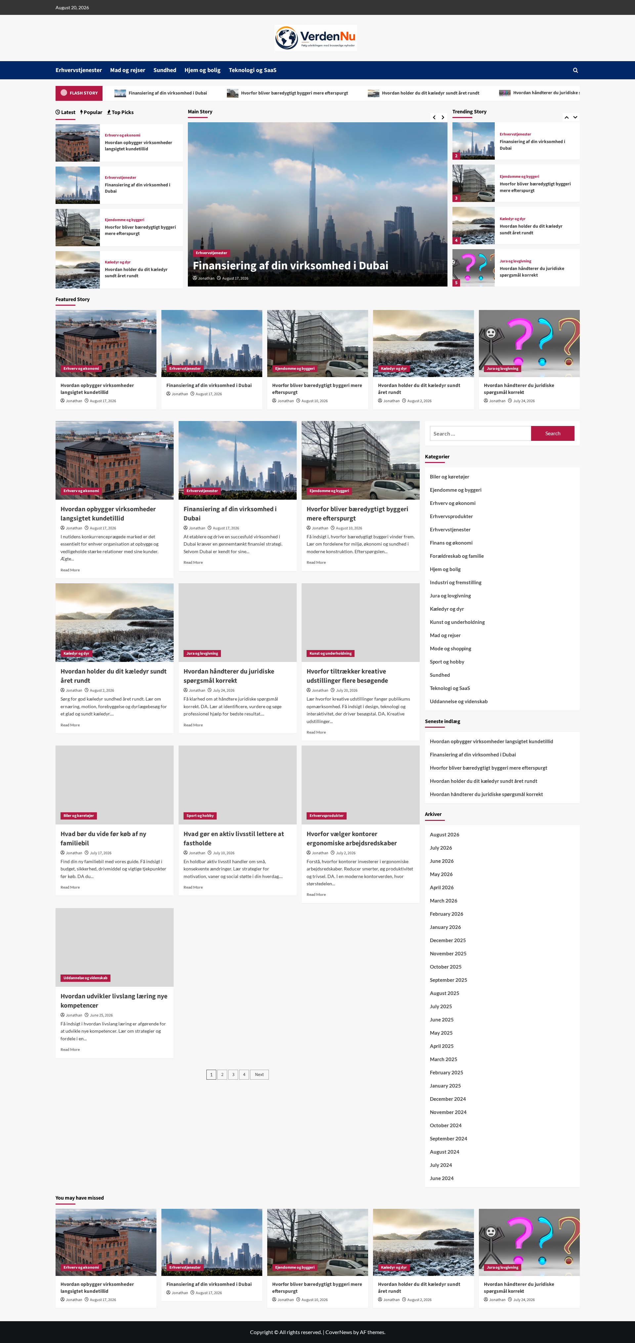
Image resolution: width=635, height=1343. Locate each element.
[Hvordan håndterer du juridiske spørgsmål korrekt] (473, 268)
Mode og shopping (450, 648)
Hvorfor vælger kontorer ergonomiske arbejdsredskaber (352, 838)
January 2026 (445, 927)
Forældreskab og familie (457, 556)
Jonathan (206, 278)
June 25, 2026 (101, 1015)
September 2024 (448, 1138)
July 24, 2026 (524, 401)
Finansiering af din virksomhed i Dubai (122, 93)
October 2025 (446, 967)
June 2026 (442, 861)
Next (259, 1074)
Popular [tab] (92, 112)
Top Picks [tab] (122, 112)
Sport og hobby (200, 816)
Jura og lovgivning (515, 261)
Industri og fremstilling (456, 582)
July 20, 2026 (347, 690)
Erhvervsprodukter (327, 816)
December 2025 (448, 940)
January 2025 (445, 1086)
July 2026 (441, 848)
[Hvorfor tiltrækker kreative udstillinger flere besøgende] (361, 622)
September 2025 (448, 980)
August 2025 (444, 993)
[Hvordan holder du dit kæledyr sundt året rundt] (473, 225)
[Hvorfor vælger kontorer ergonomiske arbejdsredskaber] (361, 785)
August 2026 (444, 834)
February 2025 (446, 1072)
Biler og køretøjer (79, 816)
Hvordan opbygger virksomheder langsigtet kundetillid (138, 146)
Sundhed (164, 70)
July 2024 (441, 1165)
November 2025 (448, 953)
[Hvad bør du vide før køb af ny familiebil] (115, 785)
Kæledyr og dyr (513, 219)
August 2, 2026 (419, 401)
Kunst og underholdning (331, 653)
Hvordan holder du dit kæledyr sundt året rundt (385, 93)
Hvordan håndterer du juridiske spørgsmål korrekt (520, 93)
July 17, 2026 (100, 853)
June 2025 (442, 1019)
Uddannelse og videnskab (85, 978)
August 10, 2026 (315, 401)
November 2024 (448, 1112)
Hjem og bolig (203, 70)
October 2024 (446, 1125)
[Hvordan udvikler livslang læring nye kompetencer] (115, 947)
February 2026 (446, 914)
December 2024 (448, 1099)
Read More (70, 569)
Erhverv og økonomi (122, 135)
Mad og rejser (127, 70)
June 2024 (442, 1178)
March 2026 (443, 900)
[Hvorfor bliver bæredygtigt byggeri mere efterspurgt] (473, 183)
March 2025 (443, 1059)
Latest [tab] (67, 112)
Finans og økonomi (451, 543)
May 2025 (441, 1033)
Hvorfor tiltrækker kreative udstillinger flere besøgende (347, 676)
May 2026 (441, 874)
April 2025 (442, 1046)
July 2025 (441, 1006)
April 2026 (442, 887)
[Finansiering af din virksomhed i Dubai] (473, 141)
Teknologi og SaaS (252, 70)
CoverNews (338, 1332)
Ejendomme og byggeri (519, 176)
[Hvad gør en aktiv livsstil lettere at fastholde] (238, 785)
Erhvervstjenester (79, 70)
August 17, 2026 (235, 278)
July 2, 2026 (346, 853)
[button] (576, 70)
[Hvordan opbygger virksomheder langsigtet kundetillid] (78, 142)
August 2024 (444, 1152)
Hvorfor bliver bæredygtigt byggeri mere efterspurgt (249, 93)
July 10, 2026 (223, 853)
